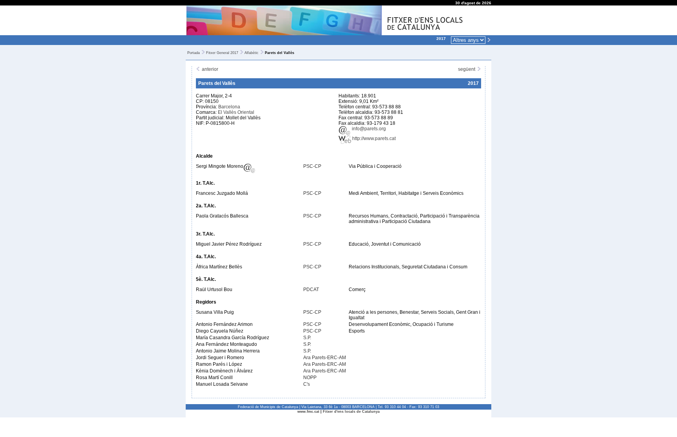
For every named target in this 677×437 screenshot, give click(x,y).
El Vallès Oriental (236, 112)
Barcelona (229, 107)
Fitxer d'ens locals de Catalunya (351, 412)
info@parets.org (368, 128)
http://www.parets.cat (373, 138)
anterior (209, 69)
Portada (193, 53)
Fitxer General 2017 (222, 53)
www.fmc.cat (308, 412)
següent (467, 69)
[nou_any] (489, 39)
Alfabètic (251, 53)
